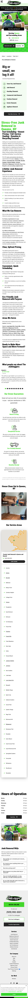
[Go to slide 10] (22, 388)
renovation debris (6, 235)
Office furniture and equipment (9, 232)
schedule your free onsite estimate (10, 353)
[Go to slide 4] (11, 388)
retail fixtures (20, 232)
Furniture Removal (14, 938)
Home (3, 56)
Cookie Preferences (12, 991)
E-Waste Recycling (14, 941)
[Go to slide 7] (16, 388)
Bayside (23, 160)
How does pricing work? (9, 868)
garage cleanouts (17, 224)
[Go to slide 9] (20, 388)
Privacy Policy (14, 967)
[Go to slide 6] (14, 388)
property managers (10, 242)
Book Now (18, 45)
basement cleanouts (7, 224)
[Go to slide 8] (18, 388)
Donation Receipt (14, 465)
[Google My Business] (17, 983)
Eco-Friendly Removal (14, 448)
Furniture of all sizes (7, 220)
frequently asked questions (7, 853)
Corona (23, 335)
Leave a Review (14, 561)
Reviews (14, 978)
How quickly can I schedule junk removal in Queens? (13, 859)
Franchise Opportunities (14, 924)
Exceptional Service (14, 431)
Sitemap (14, 970)
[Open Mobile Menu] (1, 2)
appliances (21, 220)
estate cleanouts (6, 227)
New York (15, 56)
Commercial (14, 948)
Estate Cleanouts (14, 939)
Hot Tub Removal (14, 945)
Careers (14, 961)
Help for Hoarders (14, 943)
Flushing (4, 162)
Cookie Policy (19, 991)
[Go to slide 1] (5, 388)
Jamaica (18, 162)
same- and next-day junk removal (15, 157)
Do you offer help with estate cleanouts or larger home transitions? (13, 881)
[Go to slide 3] (9, 388)
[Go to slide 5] (13, 388)
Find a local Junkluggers (14, 919)
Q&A (14, 958)
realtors (18, 240)
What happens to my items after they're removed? (13, 872)
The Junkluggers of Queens (8, 59)
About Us (14, 956)
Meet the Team (14, 965)
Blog (14, 960)
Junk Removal (14, 934)
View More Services (12, 114)
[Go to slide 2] (7, 388)
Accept (14, 994)
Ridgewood (11, 164)
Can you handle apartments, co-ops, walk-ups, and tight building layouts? (12, 876)
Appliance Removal (14, 936)
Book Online (14, 904)
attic (18, 222)
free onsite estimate (19, 252)
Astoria (7, 573)
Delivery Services (14, 947)
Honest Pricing (14, 414)
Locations (9, 56)
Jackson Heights (11, 162)
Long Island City (10, 160)
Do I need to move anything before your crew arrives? (13, 864)
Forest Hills (17, 160)
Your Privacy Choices (13, 969)
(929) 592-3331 (8, 45)
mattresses (15, 220)
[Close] (26, 985)
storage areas (5, 234)
